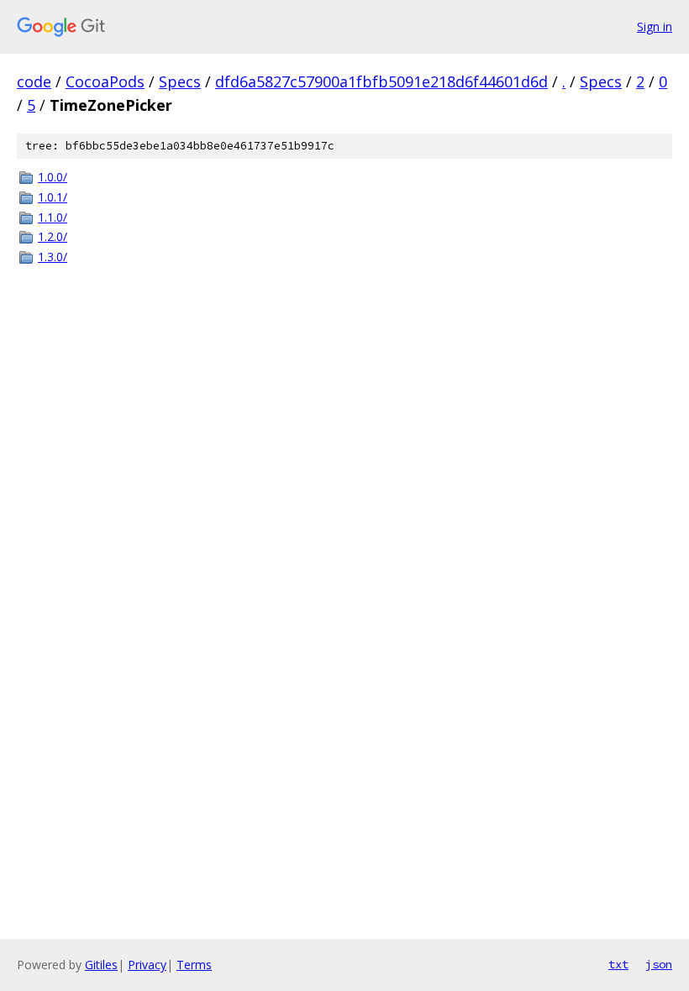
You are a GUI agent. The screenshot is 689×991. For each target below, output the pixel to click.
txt (618, 964)
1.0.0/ (52, 177)
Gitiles (101, 965)
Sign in (654, 26)
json (658, 964)
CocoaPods (105, 81)
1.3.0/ (52, 257)
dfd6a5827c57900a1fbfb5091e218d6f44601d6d (381, 81)
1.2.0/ (52, 236)
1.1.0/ (52, 217)
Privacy (147, 965)
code (34, 81)
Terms (194, 965)
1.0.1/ (52, 197)
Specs (180, 81)
